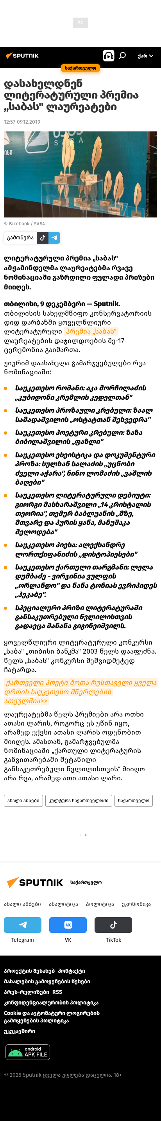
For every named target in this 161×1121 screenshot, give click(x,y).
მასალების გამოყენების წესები (47, 981)
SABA (39, 223)
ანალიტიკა (63, 904)
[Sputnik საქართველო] (23, 59)
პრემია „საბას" (91, 331)
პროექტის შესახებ (29, 971)
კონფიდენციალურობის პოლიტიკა (51, 1002)
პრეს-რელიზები (26, 992)
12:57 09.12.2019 (22, 122)
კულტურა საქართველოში (79, 800)
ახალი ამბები (23, 800)
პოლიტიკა (100, 904)
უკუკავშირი (19, 1031)
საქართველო (133, 800)
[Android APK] (27, 1053)
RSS (57, 992)
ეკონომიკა (136, 904)
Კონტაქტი (71, 971)
